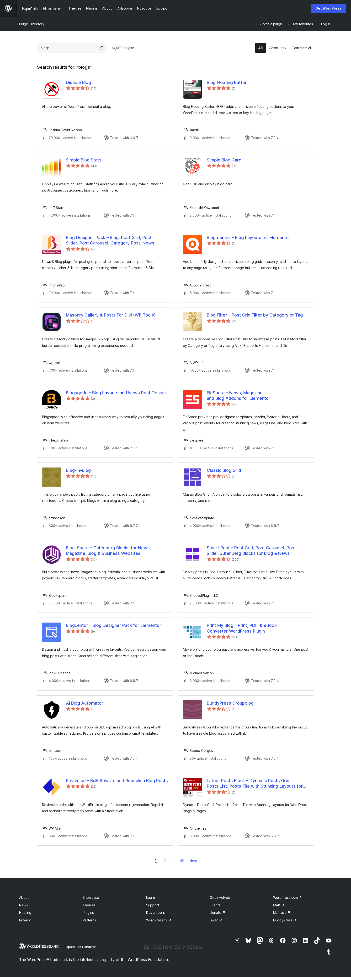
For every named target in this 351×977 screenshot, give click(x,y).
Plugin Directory (31, 24)
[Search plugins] (101, 48)
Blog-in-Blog (78, 470)
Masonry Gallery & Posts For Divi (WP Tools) (111, 314)
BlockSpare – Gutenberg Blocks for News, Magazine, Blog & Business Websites (108, 550)
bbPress (281, 912)
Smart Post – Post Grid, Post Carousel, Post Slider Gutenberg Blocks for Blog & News (251, 550)
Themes (89, 905)
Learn (150, 897)
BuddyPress (284, 920)
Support (152, 905)
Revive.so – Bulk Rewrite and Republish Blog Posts (117, 780)
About (24, 897)
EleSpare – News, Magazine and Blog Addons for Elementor (238, 395)
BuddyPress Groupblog (230, 703)
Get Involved (220, 897)
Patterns (89, 920)
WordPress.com (287, 897)
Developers (155, 912)
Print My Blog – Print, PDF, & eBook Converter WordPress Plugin (242, 628)
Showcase (91, 897)
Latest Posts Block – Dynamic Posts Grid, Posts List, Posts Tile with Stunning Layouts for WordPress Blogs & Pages (255, 783)
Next (193, 861)
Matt (278, 905)
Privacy (25, 920)
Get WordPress (328, 8)
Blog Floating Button (227, 82)
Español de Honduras (80, 947)
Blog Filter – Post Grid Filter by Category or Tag (255, 314)
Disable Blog (78, 82)
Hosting (25, 912)
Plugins (88, 912)
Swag (216, 920)
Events (215, 905)
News (23, 905)
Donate (217, 912)
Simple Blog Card (224, 159)
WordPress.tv (158, 920)
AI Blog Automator (84, 703)
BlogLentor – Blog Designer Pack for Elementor (113, 625)
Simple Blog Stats (83, 159)
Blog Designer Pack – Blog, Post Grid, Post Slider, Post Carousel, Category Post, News (110, 240)
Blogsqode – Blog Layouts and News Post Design (116, 392)
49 (182, 860)
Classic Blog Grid (224, 470)
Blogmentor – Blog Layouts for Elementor (248, 237)
